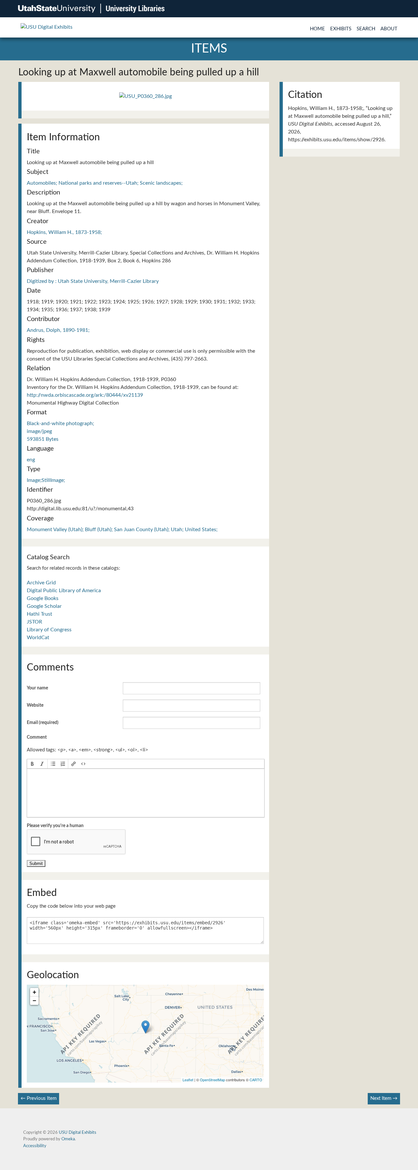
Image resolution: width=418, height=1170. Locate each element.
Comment (37, 737)
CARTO (255, 1079)
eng (31, 459)
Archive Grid (41, 582)
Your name (37, 688)
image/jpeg (39, 431)
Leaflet (188, 1079)
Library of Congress (49, 629)
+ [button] (34, 992)
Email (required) (42, 722)
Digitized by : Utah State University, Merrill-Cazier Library (93, 281)
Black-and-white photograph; (60, 423)
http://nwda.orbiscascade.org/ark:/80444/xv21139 (85, 395)
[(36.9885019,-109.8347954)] (145, 1027)
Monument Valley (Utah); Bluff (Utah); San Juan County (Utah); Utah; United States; (122, 529)
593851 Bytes (42, 439)
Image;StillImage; (46, 480)
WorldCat (38, 637)
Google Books (42, 598)
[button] (32, 764)
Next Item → (383, 1098)
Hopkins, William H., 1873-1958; (64, 232)
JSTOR (34, 621)
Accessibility (34, 1146)
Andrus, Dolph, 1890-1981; (58, 330)
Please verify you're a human (55, 826)
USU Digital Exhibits (77, 1132)
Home (317, 28)
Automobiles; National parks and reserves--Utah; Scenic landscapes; (105, 183)
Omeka (68, 1139)
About (388, 28)
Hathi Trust (39, 614)
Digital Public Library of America (64, 590)
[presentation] (32, 763)
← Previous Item (38, 1098)
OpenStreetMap (212, 1079)
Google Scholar (44, 606)
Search (366, 28)
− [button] (34, 1000)
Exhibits (340, 28)
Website (35, 705)
